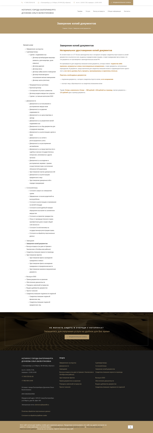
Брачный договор (35, 87)
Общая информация (114, 11)
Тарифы (80, 11)
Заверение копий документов (105, 369)
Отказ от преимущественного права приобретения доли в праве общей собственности (41, 222)
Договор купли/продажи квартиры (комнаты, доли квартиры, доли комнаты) (44, 60)
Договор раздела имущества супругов (42, 93)
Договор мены (37, 69)
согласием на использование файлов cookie (68, 427)
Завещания (30, 240)
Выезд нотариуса (99, 11)
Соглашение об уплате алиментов (41, 90)
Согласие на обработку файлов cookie (34, 415)
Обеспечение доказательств (35, 282)
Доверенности (31, 101)
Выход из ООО (31, 276)
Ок (130, 427)
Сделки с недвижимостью (38, 54)
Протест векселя (31, 291)
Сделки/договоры (32, 52)
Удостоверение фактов (34, 255)
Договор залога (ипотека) (41, 80)
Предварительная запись (122, 2)
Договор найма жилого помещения (44, 72)
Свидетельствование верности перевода (40, 252)
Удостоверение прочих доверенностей (42, 172)
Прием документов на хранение (37, 279)
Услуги (88, 11)
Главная (65, 28)
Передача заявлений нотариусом (37, 285)
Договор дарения (38, 66)
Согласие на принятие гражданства (41, 216)
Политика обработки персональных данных (36, 411)
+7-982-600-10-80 (27, 380)
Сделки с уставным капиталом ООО (41, 96)
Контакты (127, 11)
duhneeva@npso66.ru (42, 404)
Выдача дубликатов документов (36, 288)
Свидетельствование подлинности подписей (41, 293)
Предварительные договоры (39, 85)
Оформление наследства (34, 49)
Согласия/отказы (32, 188)
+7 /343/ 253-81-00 (29, 2)
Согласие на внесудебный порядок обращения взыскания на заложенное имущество (42, 210)
